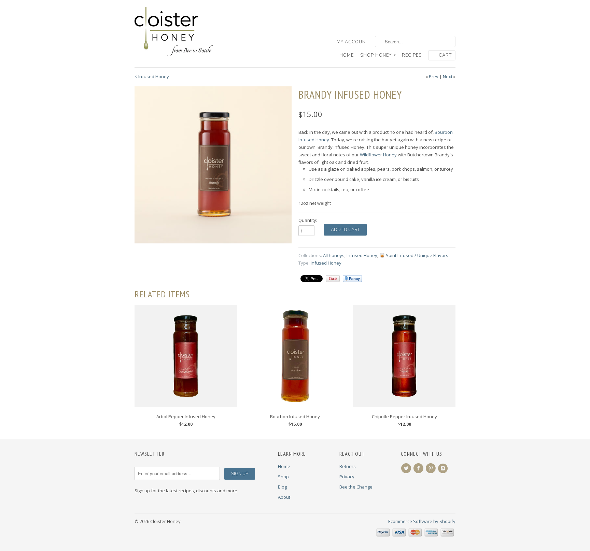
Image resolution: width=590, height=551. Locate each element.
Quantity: (307, 220)
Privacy (346, 477)
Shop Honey (377, 55)
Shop (283, 477)
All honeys (334, 255)
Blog (282, 487)
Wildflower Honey (378, 155)
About (284, 497)
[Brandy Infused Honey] (213, 164)
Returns (347, 466)
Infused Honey (362, 255)
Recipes (412, 55)
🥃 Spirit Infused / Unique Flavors (413, 255)
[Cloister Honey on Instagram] (444, 468)
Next (447, 76)
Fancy (352, 278)
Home (346, 55)
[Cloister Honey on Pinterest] (431, 468)
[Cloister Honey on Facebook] (419, 468)
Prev (433, 76)
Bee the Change (356, 487)
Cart (445, 55)
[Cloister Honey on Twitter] (407, 468)
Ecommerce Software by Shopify (421, 521)
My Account (352, 42)
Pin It (333, 278)
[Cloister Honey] (186, 32)
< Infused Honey (152, 76)
